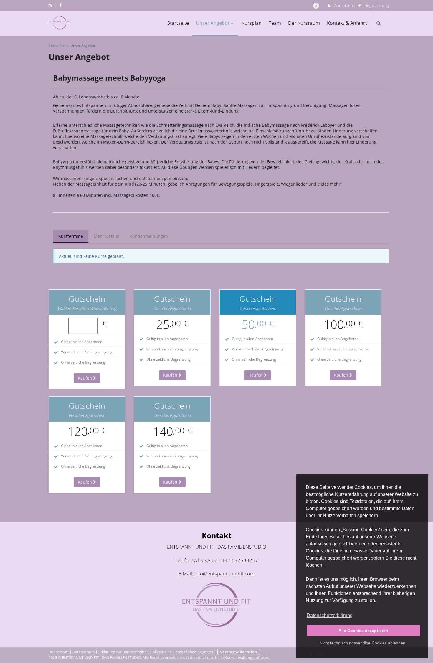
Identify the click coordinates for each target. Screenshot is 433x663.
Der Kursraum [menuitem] (304, 23)
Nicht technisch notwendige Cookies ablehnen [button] (362, 643)
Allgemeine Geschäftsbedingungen (183, 651)
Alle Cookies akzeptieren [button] (363, 630)
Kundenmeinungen (149, 236)
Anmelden (343, 5)
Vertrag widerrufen (238, 651)
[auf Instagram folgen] (50, 5)
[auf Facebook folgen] (61, 5)
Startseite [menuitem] (178, 23)
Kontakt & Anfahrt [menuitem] (347, 23)
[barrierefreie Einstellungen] (316, 5)
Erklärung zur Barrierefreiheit (123, 651)
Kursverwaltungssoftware (246, 657)
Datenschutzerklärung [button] (330, 615)
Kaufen (85, 378)
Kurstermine (70, 236)
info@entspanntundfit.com (224, 573)
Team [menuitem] (275, 23)
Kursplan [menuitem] (252, 23)
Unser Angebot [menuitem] (212, 23)
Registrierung (376, 5)
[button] (378, 23)
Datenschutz (83, 651)
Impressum (59, 651)
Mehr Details (106, 236)
